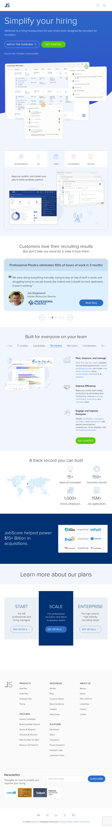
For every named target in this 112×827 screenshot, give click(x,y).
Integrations (54, 739)
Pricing (22, 704)
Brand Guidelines (57, 704)
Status (52, 734)
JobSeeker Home (57, 755)
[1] (49, 317)
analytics (80, 376)
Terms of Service (81, 821)
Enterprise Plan (26, 698)
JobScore (35, 821)
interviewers (95, 421)
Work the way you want (87, 362)
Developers (54, 729)
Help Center (55, 714)
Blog (52, 693)
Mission (83, 688)
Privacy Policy (66, 821)
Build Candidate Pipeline (30, 724)
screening (91, 398)
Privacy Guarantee (57, 745)
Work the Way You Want (29, 739)
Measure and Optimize (29, 745)
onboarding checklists (86, 429)
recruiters (80, 421)
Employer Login (56, 750)
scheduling (81, 398)
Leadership (84, 704)
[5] (63, 317)
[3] (56, 317)
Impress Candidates (28, 719)
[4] (60, 317)
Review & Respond (27, 729)
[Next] (70, 317)
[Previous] (42, 317)
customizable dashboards (87, 373)
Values (82, 693)
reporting (80, 401)
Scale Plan (24, 693)
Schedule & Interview (28, 734)
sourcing (99, 396)
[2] (52, 317)
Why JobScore (86, 698)
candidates (88, 418)
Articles (53, 688)
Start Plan (23, 688)
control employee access (91, 367)
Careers (83, 709)
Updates (53, 709)
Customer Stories (57, 698)
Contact (83, 714)
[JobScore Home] (7, 5)
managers (98, 418)
